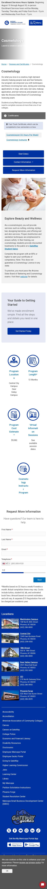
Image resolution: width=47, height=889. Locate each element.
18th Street (25, 648)
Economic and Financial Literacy (16, 738)
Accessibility (8, 712)
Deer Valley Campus (29, 662)
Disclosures (8, 747)
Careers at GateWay (11, 729)
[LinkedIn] (32, 830)
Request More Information (23, 170)
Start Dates (23, 154)
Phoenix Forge (26, 691)
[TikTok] (38, 830)
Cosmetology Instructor (17, 140)
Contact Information (23, 162)
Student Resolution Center (14, 796)
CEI (21, 677)
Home (4, 64)
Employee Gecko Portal (13, 756)
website (23, 276)
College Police (9, 734)
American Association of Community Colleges (23, 721)
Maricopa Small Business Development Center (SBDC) (23, 802)
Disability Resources (12, 743)
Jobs (5, 770)
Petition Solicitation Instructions (17, 787)
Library (6, 779)
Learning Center (9, 774)
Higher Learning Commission (15, 765)
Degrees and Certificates (19, 64)
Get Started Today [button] (23, 331)
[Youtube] (20, 830)
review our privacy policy (30, 862)
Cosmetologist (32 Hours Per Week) (22, 135)
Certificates (13, 115)
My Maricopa (8, 783)
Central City (25, 634)
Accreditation (8, 716)
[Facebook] (15, 830)
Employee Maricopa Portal (14, 752)
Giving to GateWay (10, 761)
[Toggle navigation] (35, 23)
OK (7, 871)
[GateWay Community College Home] (15, 23)
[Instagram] (26, 830)
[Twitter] (9, 830)
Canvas (6, 725)
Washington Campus (29, 619)
